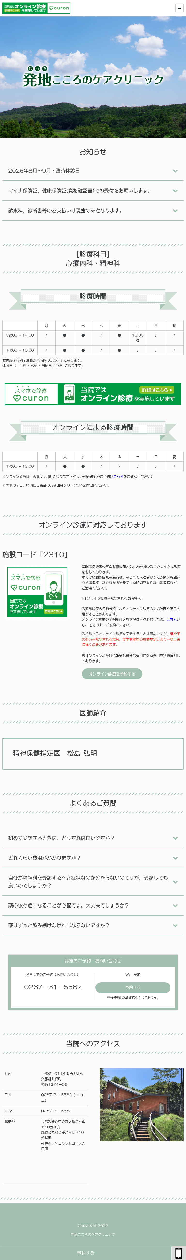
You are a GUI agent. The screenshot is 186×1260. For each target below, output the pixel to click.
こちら (118, 476)
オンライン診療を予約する (112, 674)
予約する (85, 1253)
